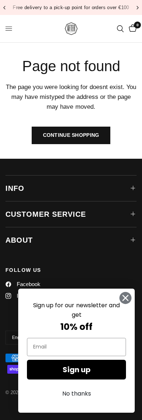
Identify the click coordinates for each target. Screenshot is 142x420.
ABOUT (19, 240)
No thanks (76, 393)
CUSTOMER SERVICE (45, 214)
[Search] (120, 28)
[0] (131, 28)
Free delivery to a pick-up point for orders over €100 (71, 7)
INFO (14, 188)
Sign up (77, 370)
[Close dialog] (125, 298)
